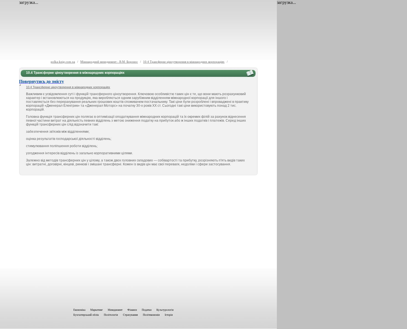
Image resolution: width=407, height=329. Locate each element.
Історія (169, 314)
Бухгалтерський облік (86, 314)
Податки (146, 309)
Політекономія (151, 314)
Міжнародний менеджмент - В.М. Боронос (109, 61)
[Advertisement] (138, 240)
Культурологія (165, 309)
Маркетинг (96, 309)
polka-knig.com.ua (63, 61)
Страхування (130, 314)
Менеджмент (115, 309)
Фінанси (132, 309)
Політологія (111, 314)
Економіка (79, 309)
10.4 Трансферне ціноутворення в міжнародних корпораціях (184, 61)
